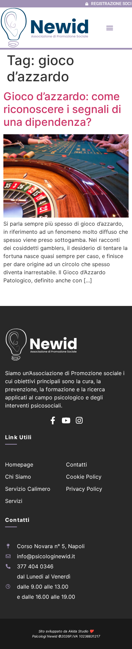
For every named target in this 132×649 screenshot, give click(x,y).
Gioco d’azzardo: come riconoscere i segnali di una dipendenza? (62, 109)
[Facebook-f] (53, 420)
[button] (109, 27)
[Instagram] (79, 420)
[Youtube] (66, 420)
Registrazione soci (111, 3)
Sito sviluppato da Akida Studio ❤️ (66, 631)
